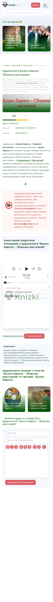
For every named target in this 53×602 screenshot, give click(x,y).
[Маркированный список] (35, 447)
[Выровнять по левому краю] (21, 447)
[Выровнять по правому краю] (29, 447)
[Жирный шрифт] (8, 447)
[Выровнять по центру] (25, 447)
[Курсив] (12, 447)
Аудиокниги (21, 83)
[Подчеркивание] (16, 447)
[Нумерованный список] (39, 447)
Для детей (33, 83)
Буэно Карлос (11, 123)
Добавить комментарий (20, 482)
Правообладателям (13, 336)
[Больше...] (44, 447)
